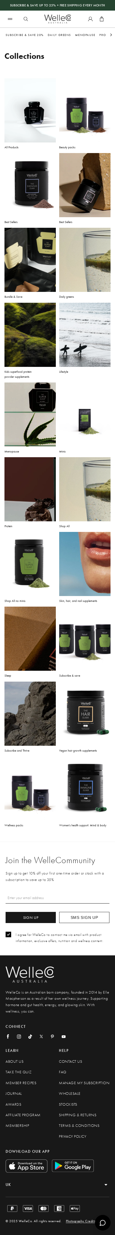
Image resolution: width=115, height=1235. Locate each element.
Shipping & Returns (77, 1115)
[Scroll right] (111, 34)
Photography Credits (81, 1221)
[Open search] (25, 19)
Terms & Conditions (79, 1125)
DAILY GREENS (59, 35)
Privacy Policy (72, 1136)
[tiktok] (30, 1036)
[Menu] (10, 19)
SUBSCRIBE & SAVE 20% (25, 35)
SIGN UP (31, 917)
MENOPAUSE (85, 35)
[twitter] (41, 1036)
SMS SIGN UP (84, 917)
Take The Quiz (19, 1072)
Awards (13, 1104)
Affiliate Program (23, 1115)
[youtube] (63, 1036)
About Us (14, 1061)
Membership (17, 1125)
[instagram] (19, 1036)
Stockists (68, 1104)
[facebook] (8, 1036)
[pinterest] (52, 1036)
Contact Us (70, 1061)
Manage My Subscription (84, 1083)
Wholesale (70, 1093)
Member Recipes (21, 1083)
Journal (14, 1093)
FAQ (62, 1072)
